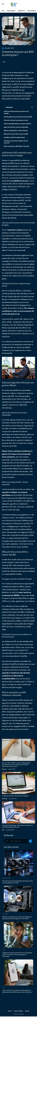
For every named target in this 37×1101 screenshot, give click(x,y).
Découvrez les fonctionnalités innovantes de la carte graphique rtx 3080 (17, 882)
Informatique (6, 878)
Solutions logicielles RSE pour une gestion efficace (17, 124)
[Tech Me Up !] (13, 4)
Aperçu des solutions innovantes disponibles (16, 127)
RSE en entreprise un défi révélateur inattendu (16, 146)
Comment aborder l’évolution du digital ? (15, 796)
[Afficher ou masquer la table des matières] (23, 107)
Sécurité (4, 769)
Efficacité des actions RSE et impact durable (16, 134)
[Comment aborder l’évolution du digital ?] (18, 783)
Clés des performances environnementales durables (18, 117)
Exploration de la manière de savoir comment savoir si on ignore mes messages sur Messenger (17, 954)
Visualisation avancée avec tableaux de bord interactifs (16, 142)
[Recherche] (33, 4)
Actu (3, 62)
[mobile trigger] (3, 4)
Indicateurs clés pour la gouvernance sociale (16, 120)
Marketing (4, 798)
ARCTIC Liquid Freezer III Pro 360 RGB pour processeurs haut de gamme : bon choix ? (17, 918)
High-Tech (5, 914)
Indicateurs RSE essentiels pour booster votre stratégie (16, 112)
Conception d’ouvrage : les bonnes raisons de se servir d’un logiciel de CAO (17, 826)
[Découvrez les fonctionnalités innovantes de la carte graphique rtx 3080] (18, 863)
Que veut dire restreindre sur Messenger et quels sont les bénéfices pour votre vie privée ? (17, 991)
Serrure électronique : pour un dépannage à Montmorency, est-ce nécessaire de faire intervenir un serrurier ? (16, 764)
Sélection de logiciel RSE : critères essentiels (16, 130)
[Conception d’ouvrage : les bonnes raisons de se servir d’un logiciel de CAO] (18, 812)
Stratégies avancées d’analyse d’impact (14, 137)
